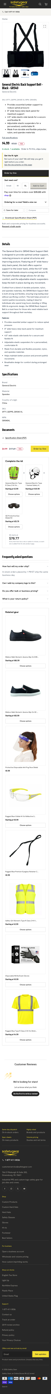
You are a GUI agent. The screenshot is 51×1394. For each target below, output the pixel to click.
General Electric (9, 91)
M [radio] (18, 185)
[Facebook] (4, 1188)
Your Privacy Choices (11, 1340)
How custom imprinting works (15, 1262)
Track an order (8, 1319)
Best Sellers (7, 1238)
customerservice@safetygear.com (17, 1166)
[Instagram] (11, 1188)
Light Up (5, 1280)
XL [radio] (25, 185)
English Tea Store (9, 1275)
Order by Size (39, 448)
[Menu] (5, 4)
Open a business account (13, 1251)
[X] (17, 1188)
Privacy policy (8, 1335)
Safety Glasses (8, 1217)
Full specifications (10, 137)
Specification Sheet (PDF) (15, 438)
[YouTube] (24, 1188)
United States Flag (10, 1296)
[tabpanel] (25, 45)
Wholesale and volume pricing (15, 1256)
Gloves (5, 1222)
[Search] (40, 4)
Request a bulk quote (11, 226)
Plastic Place (7, 1290)
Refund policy (8, 1330)
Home (5, 19)
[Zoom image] (44, 26)
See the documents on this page (18, 164)
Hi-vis (4, 1227)
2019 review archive (10, 1325)
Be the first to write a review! (25, 1094)
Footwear (6, 1233)
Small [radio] (8, 185)
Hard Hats (6, 1212)
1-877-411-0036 (12, 1160)
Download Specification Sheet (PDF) (21, 218)
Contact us (7, 1314)
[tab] (6, 73)
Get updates (40, 1354)
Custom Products (9, 1202)
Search (4, 1386)
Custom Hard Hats (10, 1207)
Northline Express (10, 1285)
